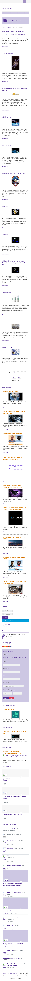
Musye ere (10, 848)
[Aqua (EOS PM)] (15, 352)
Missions (5, 780)
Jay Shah (12, 828)
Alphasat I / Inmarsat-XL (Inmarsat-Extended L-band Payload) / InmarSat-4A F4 (15, 263)
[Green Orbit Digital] (15, 714)
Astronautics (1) (5, 12)
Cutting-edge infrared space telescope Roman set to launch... (13, 486)
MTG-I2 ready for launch (10, 391)
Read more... (5, 46)
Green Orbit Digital (9, 709)
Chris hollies (10, 840)
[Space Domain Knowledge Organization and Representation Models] (15, 736)
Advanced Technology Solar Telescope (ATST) (14, 89)
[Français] (11, 646)
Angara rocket (6, 293)
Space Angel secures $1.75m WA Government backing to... (12, 458)
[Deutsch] (7, 646)
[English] (3, 646)
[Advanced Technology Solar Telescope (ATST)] (15, 94)
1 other (20, 828)
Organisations (6, 816)
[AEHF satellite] (15, 122)
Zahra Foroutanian (12, 965)
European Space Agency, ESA (12, 814)
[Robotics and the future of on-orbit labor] (15, 565)
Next (14, 377)
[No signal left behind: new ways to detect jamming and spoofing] (15, 543)
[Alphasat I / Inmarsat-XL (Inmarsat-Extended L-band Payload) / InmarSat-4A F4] (15, 270)
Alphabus (5, 206)
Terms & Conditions (8, 976)
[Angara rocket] (15, 298)
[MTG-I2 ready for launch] (15, 396)
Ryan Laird (10, 925)
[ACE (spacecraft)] (15, 63)
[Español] (5, 646)
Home (3, 27)
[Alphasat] (15, 240)
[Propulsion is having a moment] (15, 440)
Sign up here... (5, 638)
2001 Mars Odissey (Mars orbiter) (13, 31)
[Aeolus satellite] (15, 150)
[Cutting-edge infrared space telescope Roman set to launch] (15, 492)
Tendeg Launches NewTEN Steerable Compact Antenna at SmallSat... (14, 508)
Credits (13, 978)
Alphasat (5, 235)
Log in (5, 617)
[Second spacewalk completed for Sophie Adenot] (15, 418)
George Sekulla (11, 963)
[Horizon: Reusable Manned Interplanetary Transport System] (15, 756)
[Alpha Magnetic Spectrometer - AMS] (15, 181)
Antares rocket (7, 322)
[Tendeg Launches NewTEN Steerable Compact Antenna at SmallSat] (15, 517)
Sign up (5, 626)
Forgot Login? (6, 624)
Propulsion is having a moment (12, 433)
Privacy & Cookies (23, 973)
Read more (5, 407)
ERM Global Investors (13, 856)
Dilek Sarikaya (15, 958)
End (19, 377)
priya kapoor (6, 828)
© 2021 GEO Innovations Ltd (10, 973)
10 (24, 375)
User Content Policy (19, 976)
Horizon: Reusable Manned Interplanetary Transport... (12, 752)
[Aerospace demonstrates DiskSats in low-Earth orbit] (15, 589)
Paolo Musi (6, 958)
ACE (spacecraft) (7, 54)
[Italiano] (9, 646)
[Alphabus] (15, 212)
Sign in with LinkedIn (10, 620)
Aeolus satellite (7, 145)
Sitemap (19, 978)
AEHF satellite (6, 117)
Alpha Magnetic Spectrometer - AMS (14, 173)
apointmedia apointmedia (14, 865)
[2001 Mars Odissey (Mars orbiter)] (15, 34)
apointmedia (7, 779)
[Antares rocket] (15, 326)
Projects (9, 27)
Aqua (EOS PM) (7, 347)
